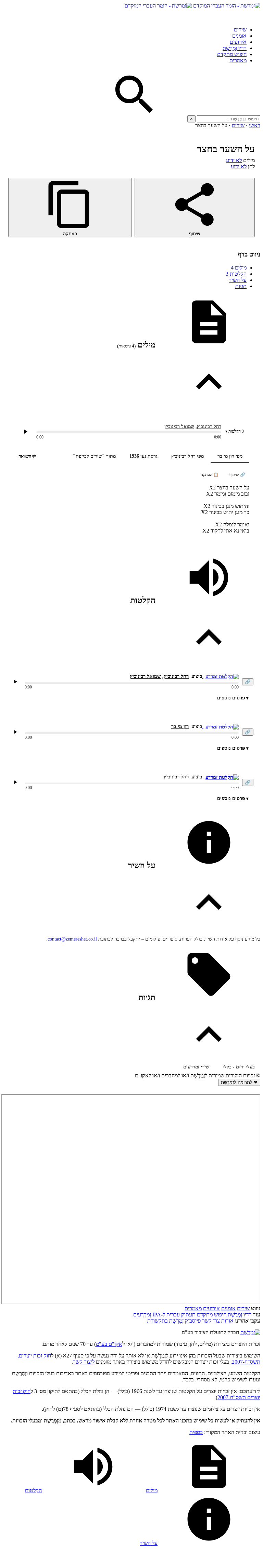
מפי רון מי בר (229, 456)
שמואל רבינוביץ (179, 426)
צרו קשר (211, 1321)
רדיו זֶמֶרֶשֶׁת (240, 1314)
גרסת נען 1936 (143, 456)
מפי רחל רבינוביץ (187, 456)
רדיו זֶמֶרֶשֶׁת (235, 48)
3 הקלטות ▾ (234, 431)
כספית (196, 1432)
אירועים (238, 42)
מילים (239, 268)
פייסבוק (193, 1321)
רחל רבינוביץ (209, 426)
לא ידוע (234, 160)
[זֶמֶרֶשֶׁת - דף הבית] (250, 1332)
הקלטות (236, 274)
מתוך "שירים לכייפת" (94, 456)
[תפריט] (254, 15)
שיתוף (194, 233)
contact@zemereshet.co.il (72, 939)
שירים (240, 29)
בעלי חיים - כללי (239, 1066)
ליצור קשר (84, 1362)
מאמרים (238, 60)
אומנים (239, 36)
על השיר (238, 280)
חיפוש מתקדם (232, 54)
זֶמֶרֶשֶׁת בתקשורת (165, 1321)
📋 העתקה (209, 474)
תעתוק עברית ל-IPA (174, 1314)
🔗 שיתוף (237, 474)
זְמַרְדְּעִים (142, 1314)
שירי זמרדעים (196, 1066)
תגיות (241, 286)
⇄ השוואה (27, 456)
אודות (227, 1321)
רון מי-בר (180, 726)
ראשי (254, 125)
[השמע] (15, 681)
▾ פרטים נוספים (233, 697)
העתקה (70, 233)
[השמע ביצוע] (25, 431)
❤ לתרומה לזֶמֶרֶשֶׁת (239, 1082)
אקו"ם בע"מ (109, 1344)
